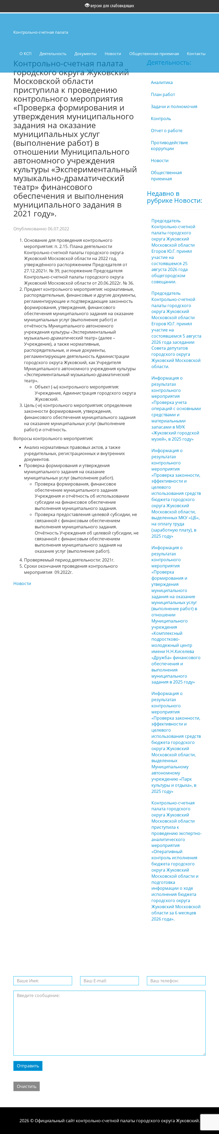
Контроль (161, 118)
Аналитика (162, 82)
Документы (86, 53)
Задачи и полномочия (174, 106)
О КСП (25, 53)
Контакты (196, 53)
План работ (163, 94)
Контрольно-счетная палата (40, 32)
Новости (113, 53)
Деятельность (53, 53)
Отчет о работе (166, 130)
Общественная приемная (154, 53)
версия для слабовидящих (111, 6)
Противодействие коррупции (169, 146)
